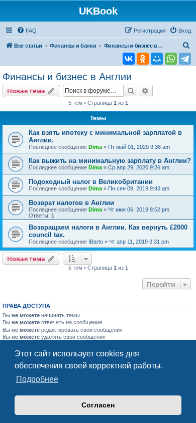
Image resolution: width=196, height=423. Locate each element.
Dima (95, 147)
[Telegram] (185, 59)
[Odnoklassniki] (143, 59)
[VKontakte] (129, 59)
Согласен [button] (98, 405)
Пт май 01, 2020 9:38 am (139, 147)
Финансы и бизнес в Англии (67, 76)
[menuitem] (27, 31)
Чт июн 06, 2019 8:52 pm (138, 209)
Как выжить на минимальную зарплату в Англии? (110, 160)
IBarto (95, 242)
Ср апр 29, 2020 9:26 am (138, 167)
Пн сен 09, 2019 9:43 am (138, 188)
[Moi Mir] (157, 59)
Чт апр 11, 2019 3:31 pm (139, 242)
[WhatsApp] (171, 59)
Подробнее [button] (37, 379)
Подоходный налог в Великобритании (91, 181)
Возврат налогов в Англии (71, 202)
